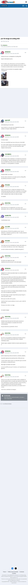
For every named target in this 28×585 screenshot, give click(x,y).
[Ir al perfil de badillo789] (2, 216)
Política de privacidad (13, 571)
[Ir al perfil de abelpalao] (2, 52)
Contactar (21, 571)
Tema (4, 571)
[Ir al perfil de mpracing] (2, 203)
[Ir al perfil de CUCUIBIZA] (2, 155)
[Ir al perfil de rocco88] (2, 227)
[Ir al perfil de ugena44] (2, 121)
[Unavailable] (4, 75)
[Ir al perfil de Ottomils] (2, 185)
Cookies (14, 573)
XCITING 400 (15, 46)
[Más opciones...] (25, 52)
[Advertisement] (14, 22)
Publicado (12, 53)
